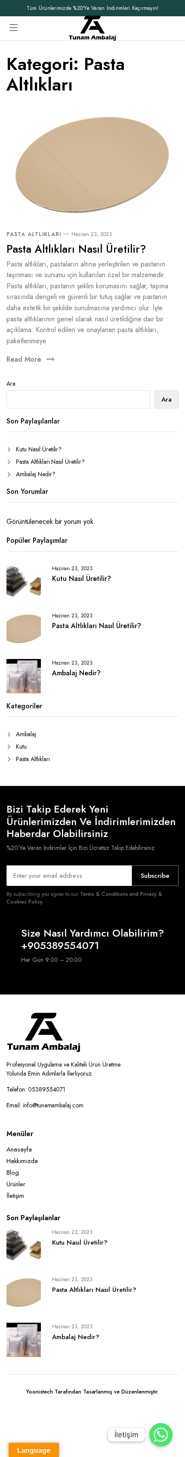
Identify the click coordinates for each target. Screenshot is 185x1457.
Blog (12, 1172)
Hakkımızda (22, 1161)
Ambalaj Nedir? (36, 474)
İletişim (15, 1195)
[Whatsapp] (161, 1434)
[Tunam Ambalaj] (92, 28)
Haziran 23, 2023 (91, 234)
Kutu (21, 746)
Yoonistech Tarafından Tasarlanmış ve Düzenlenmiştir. (92, 1391)
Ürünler (15, 1184)
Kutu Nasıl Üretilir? (39, 449)
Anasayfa (19, 1149)
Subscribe (155, 875)
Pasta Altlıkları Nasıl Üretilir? (76, 249)
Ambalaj (26, 734)
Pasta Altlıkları (33, 234)
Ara (10, 383)
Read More (23, 359)
